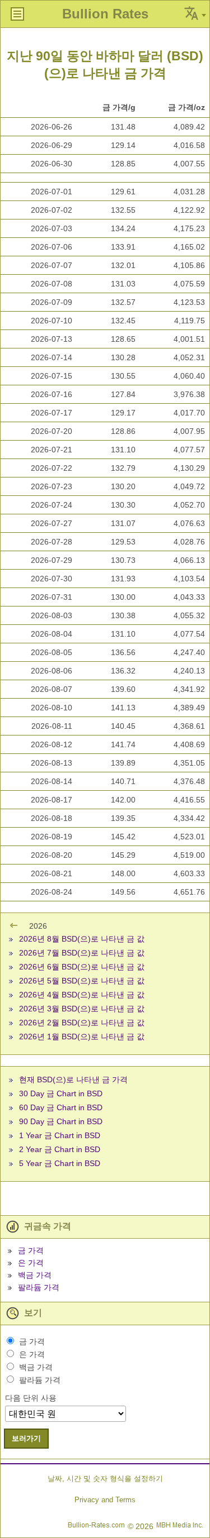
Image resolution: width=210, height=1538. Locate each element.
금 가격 (31, 1250)
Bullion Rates (105, 13)
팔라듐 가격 (38, 1287)
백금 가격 (35, 1274)
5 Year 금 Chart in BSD (59, 1163)
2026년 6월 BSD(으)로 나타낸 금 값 (81, 966)
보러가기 (26, 1438)
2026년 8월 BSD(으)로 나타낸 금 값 (81, 938)
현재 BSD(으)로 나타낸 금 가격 (73, 1079)
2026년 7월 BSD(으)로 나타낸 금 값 (81, 952)
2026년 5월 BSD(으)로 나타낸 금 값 (81, 980)
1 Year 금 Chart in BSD (59, 1135)
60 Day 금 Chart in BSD (60, 1107)
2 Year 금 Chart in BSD (59, 1149)
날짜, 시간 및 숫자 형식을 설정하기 (105, 1478)
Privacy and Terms (105, 1500)
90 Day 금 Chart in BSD (60, 1121)
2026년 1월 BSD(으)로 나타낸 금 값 (81, 1036)
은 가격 (31, 1262)
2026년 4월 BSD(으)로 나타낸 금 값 (81, 994)
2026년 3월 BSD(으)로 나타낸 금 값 (81, 1008)
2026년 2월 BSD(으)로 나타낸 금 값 (81, 1022)
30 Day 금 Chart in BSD (60, 1093)
